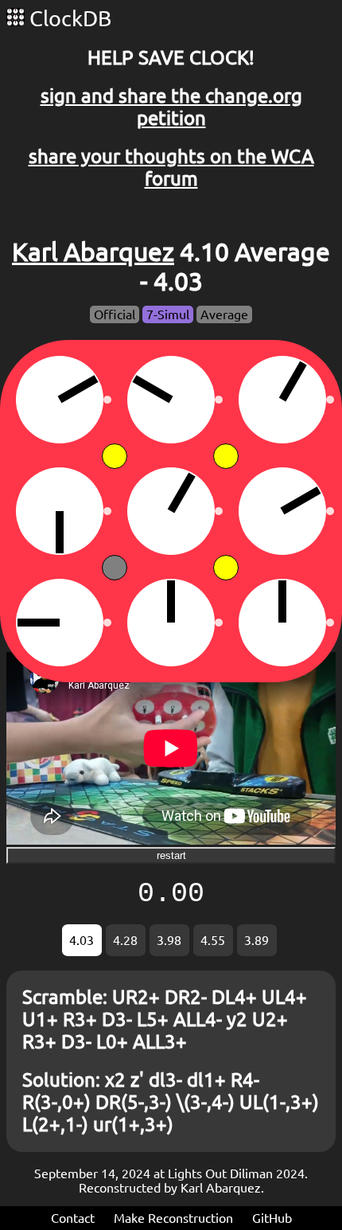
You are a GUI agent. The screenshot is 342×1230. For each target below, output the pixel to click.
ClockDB (68, 18)
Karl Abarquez (93, 251)
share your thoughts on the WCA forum (171, 167)
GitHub (272, 1218)
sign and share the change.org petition (171, 107)
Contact (73, 1218)
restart (171, 855)
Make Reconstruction (173, 1218)
